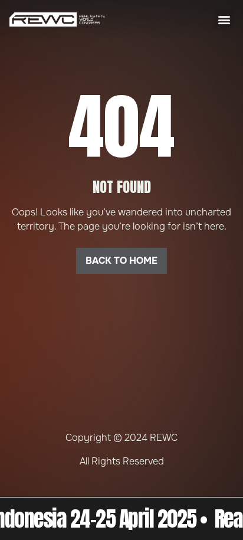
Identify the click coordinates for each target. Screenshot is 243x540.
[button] (224, 19)
